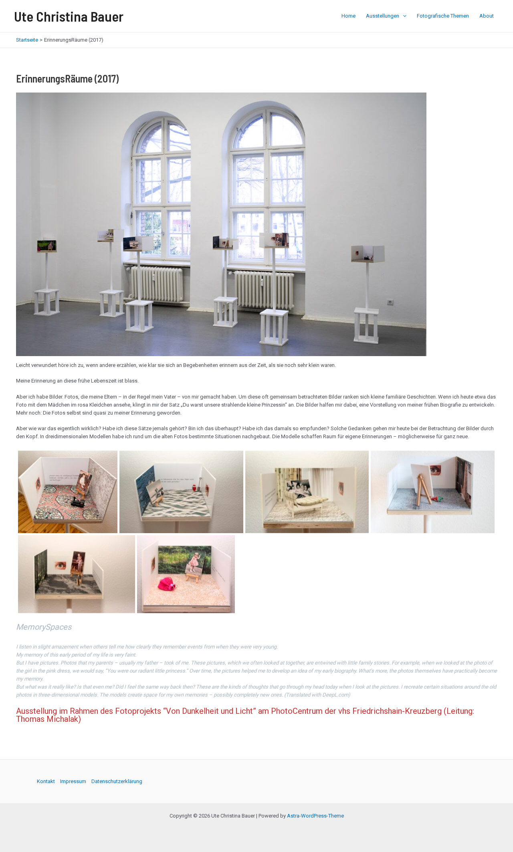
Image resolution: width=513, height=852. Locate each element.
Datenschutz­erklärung (116, 781)
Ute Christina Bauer (68, 16)
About (486, 16)
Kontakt (46, 781)
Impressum (73, 781)
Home (348, 16)
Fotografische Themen (443, 16)
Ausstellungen (382, 16)
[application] (402, 16)
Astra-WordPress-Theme (315, 816)
